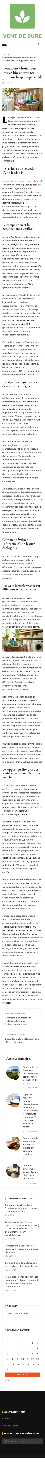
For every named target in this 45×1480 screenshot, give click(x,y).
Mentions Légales (11, 1425)
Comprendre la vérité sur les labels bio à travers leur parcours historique (21, 1249)
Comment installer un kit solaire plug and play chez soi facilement (30, 1172)
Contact (6, 1418)
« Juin (7, 1380)
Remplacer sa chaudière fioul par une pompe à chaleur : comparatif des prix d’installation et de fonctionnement (22, 1281)
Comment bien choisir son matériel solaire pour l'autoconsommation (18, 1021)
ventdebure (32, 1088)
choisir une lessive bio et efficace (23, 181)
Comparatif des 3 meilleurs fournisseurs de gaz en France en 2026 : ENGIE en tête (21, 1208)
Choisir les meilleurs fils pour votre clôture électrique (22, 1041)
